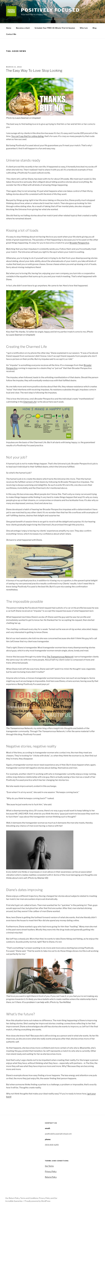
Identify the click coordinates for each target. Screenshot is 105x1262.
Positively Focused (50, 10)
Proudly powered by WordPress (37, 1201)
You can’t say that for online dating (27, 136)
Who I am (84, 28)
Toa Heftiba (64, 1002)
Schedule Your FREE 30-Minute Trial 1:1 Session (55, 28)
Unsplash (36, 118)
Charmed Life (29, 402)
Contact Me (11, 34)
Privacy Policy (50, 1171)
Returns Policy (51, 1177)
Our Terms (49, 1166)
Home (8, 28)
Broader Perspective (79, 243)
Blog (95, 28)
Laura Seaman (22, 118)
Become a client (23, 28)
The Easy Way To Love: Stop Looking (34, 70)
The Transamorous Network (60, 656)
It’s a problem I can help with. (35, 1002)
